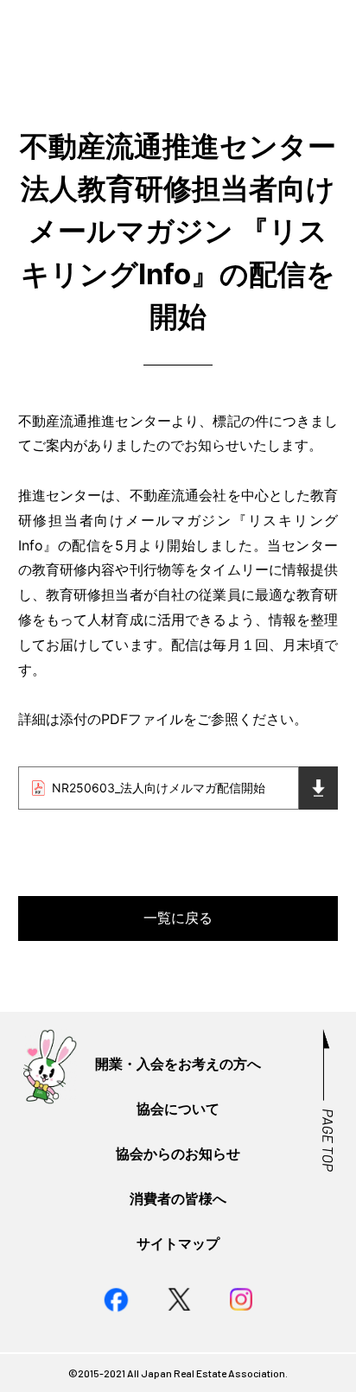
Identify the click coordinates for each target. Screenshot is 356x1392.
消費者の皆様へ (178, 1198)
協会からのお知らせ (178, 1153)
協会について (178, 1108)
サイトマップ (178, 1243)
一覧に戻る (178, 917)
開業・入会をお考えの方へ (178, 1063)
